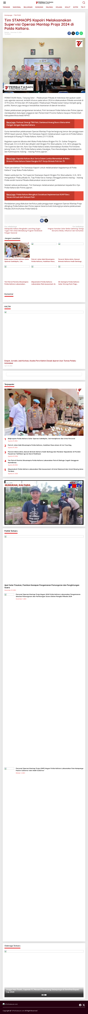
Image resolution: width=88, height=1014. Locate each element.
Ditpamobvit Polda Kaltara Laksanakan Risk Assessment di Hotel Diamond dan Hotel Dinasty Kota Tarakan (43, 283)
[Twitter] (46, 220)
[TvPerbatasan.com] (44, 2)
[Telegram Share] (77, 33)
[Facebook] (42, 220)
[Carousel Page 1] (42, 995)
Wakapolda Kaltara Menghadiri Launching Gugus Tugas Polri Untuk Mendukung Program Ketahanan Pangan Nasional (23, 230)
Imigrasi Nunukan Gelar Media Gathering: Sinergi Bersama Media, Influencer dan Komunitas (66, 229)
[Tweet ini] (73, 33)
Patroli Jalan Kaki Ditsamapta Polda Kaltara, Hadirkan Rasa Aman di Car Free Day (42, 260)
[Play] (44, 502)
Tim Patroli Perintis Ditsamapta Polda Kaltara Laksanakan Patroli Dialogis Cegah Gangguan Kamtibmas (16, 283)
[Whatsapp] (81, 33)
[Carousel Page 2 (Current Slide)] (45, 995)
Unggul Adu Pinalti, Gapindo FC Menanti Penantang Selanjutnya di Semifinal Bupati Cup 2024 (42, 990)
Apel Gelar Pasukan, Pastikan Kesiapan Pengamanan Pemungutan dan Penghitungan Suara (41, 586)
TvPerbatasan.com (18, 1011)
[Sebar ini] (69, 33)
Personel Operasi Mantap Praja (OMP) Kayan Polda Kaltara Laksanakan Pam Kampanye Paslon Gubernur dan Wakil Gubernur (49, 769)
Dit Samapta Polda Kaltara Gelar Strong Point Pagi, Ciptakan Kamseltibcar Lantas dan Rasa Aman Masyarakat (70, 283)
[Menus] (4, 2)
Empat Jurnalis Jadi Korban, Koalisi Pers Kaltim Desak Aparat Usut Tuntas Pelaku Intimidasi (40, 362)
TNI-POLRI (7, 34)
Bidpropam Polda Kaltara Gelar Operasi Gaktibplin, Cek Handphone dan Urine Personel (16, 260)
